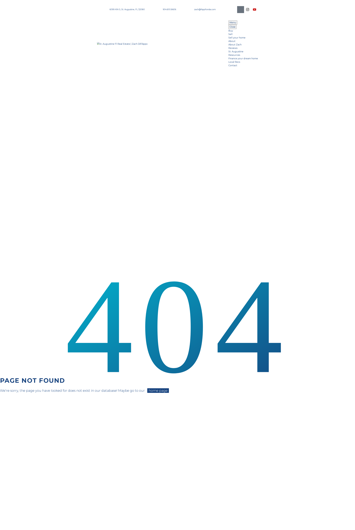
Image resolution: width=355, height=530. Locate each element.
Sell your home (236, 37)
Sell (230, 34)
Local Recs (234, 62)
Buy (230, 30)
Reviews (232, 48)
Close (232, 27)
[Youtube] (254, 9)
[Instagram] (247, 9)
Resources (234, 55)
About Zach (235, 44)
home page (158, 391)
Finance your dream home (243, 58)
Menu (233, 22)
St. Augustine (235, 51)
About (231, 41)
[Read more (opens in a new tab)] (123, 9)
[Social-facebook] (240, 9)
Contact (232, 65)
